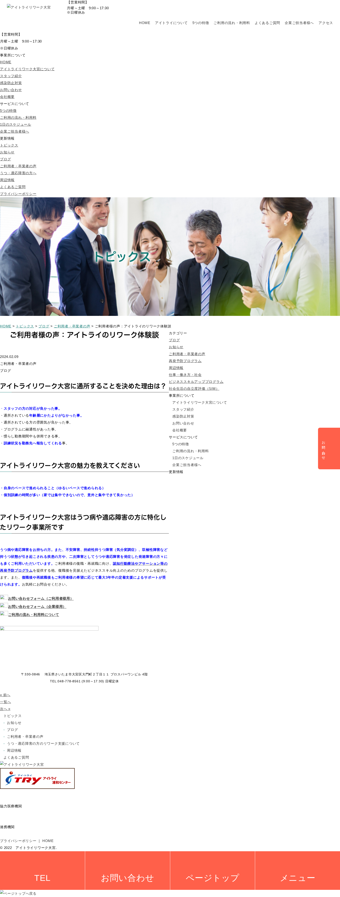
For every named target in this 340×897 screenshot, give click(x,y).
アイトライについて (171, 23)
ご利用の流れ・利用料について (33, 615)
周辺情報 (7, 180)
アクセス (325, 23)
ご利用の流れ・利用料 (231, 23)
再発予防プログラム (185, 361)
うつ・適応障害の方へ (18, 173)
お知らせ (7, 152)
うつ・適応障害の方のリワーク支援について (43, 743)
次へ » (5, 709)
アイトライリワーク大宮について (27, 69)
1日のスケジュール (15, 124)
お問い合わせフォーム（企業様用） (37, 607)
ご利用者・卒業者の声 (18, 166)
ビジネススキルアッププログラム (196, 382)
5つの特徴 (200, 23)
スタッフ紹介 (11, 76)
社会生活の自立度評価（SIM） (194, 389)
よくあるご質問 (267, 23)
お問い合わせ (11, 90)
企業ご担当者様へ (299, 23)
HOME (144, 23)
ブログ (5, 159)
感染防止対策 (11, 83)
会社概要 (7, 97)
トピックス (9, 145)
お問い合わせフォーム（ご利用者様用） (41, 599)
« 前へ (5, 695)
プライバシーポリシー (18, 194)
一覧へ (5, 702)
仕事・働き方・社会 (185, 375)
